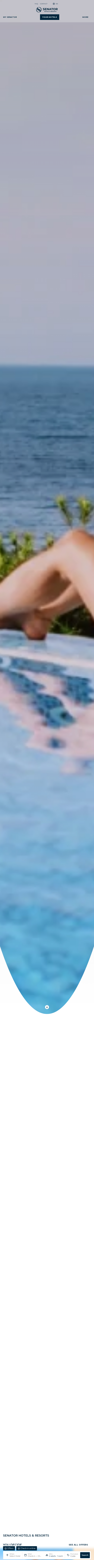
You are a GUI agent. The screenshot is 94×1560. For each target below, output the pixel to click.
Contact (43, 4)
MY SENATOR (10, 17)
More (85, 17)
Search (85, 1555)
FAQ (36, 4)
